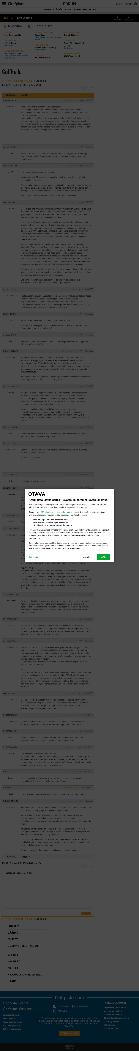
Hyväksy (103, 557)
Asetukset (87, 557)
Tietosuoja (33, 557)
